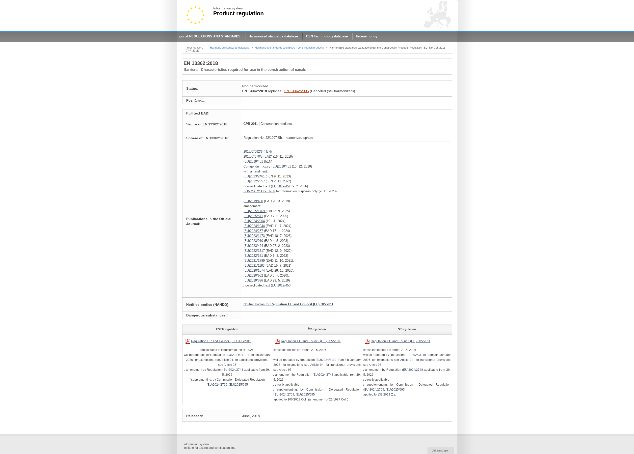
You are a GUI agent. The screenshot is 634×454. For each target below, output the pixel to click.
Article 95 (230, 365)
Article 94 (226, 360)
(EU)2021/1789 (254, 260)
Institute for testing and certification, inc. (210, 448)
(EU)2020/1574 (254, 270)
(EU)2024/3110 (236, 355)
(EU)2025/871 (253, 216)
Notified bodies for (288, 304)
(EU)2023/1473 (254, 236)
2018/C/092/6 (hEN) (257, 151)
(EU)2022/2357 (254, 181)
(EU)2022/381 (253, 255)
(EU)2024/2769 (217, 384)
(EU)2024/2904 (254, 221)
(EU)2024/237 (253, 231)
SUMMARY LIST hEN (259, 191)
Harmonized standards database (273, 36)
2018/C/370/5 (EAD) (257, 156)
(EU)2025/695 (238, 384)
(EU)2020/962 (253, 275)
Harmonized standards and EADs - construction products (289, 47)
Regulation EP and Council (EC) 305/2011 (221, 341)
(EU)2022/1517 (254, 251)
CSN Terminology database (327, 36)
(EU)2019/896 (253, 280)
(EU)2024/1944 (254, 226)
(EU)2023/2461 (254, 176)
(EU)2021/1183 (253, 265)
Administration (440, 450)
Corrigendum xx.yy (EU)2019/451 (267, 166)
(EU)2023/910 (253, 241)
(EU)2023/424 (253, 246)
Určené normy (366, 36)
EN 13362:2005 (296, 91)
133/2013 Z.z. (386, 394)
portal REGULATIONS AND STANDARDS (209, 36)
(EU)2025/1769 (254, 211)
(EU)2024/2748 (232, 369)
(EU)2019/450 (253, 201)
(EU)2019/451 (253, 161)
